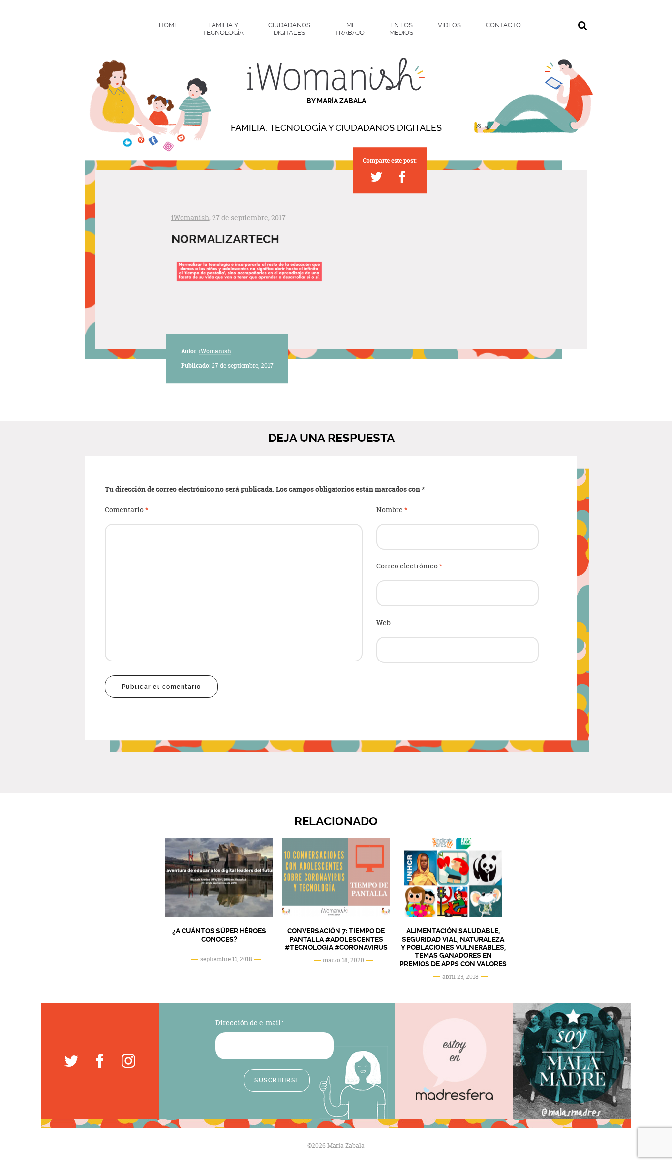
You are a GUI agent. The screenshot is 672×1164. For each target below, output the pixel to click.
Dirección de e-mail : (249, 1022)
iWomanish (190, 217)
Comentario (127, 510)
